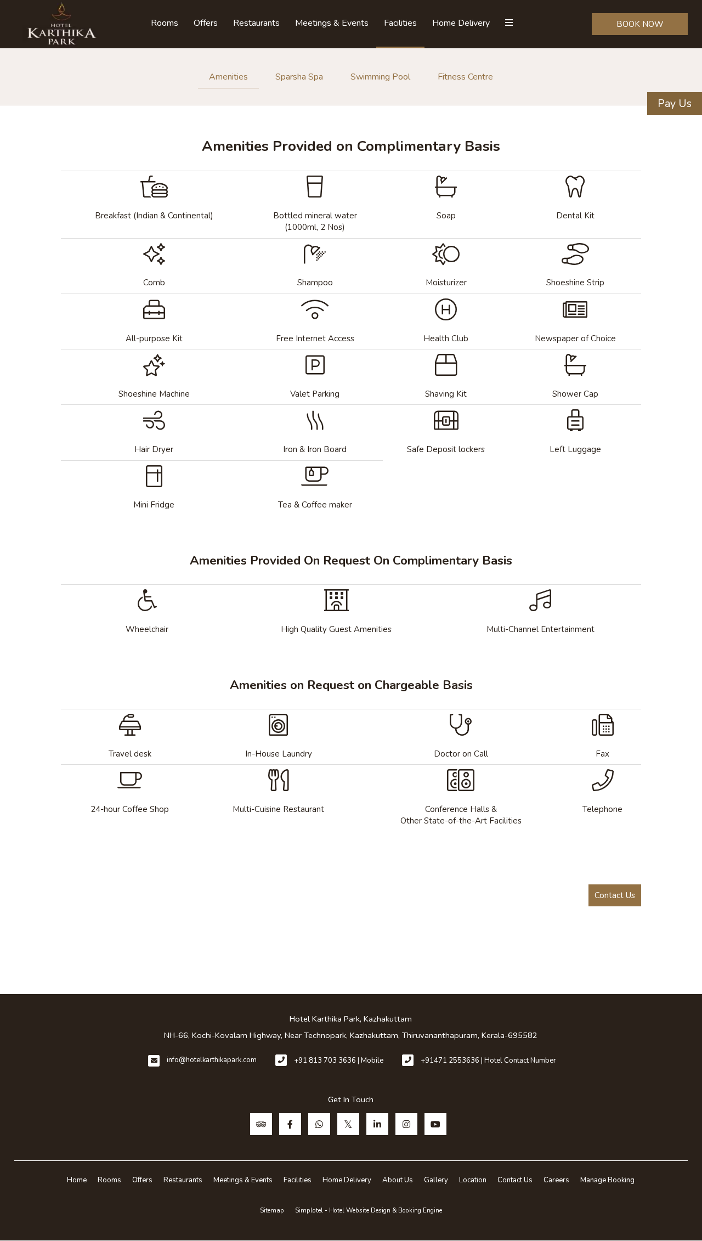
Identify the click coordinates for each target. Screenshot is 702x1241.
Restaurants (256, 23)
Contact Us (615, 895)
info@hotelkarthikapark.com (212, 1060)
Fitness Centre (465, 77)
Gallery (436, 1180)
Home (77, 1180)
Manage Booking (607, 1180)
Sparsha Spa (299, 77)
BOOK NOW (640, 24)
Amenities (228, 77)
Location (472, 1180)
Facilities (400, 23)
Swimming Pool (380, 77)
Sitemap (272, 1210)
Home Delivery (461, 23)
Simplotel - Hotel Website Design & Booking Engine (368, 1210)
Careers (556, 1180)
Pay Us (675, 103)
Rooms (164, 23)
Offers (206, 23)
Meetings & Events (332, 23)
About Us (397, 1180)
